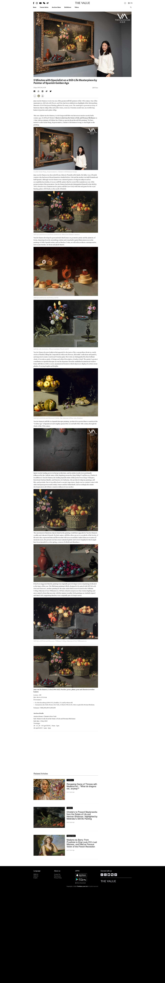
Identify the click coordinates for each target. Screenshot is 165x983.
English (35, 878)
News (34, 7)
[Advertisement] (66, 748)
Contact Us (57, 874)
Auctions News (56, 7)
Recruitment (57, 876)
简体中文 (36, 876)
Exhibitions (67, 7)
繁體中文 (36, 874)
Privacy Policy (58, 878)
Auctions (69, 808)
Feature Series (44, 7)
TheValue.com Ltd (82, 886)
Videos (77, 7)
